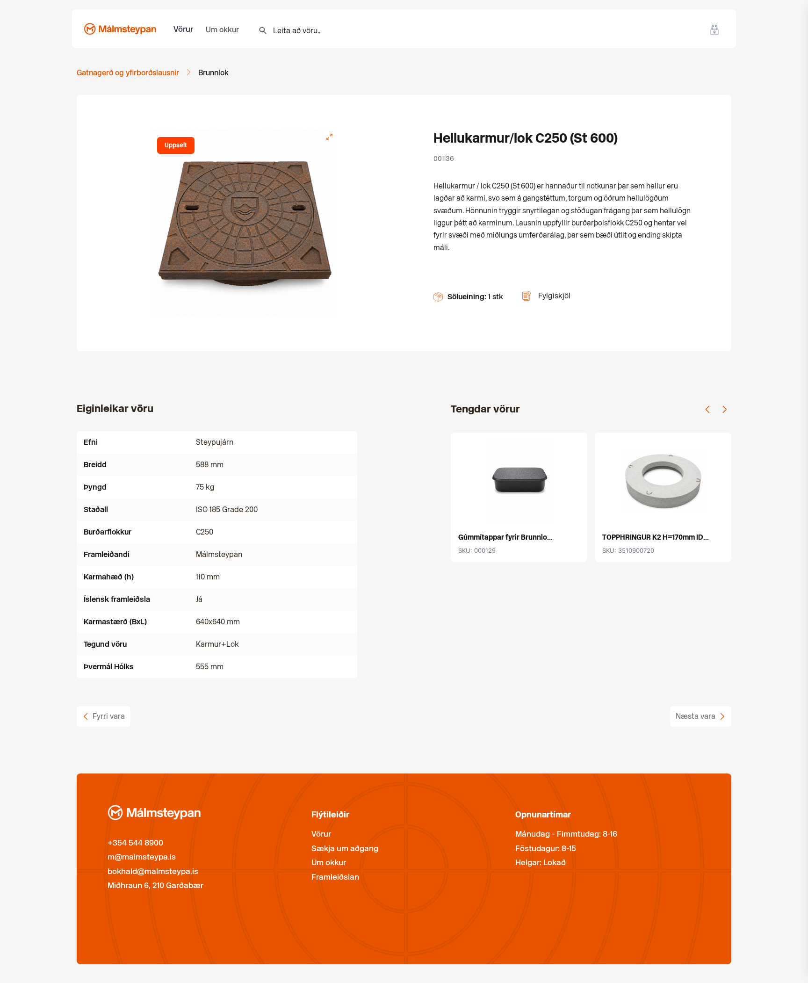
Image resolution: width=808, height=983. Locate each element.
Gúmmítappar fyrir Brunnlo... (505, 537)
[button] (707, 409)
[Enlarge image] (330, 137)
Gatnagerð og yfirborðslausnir (128, 72)
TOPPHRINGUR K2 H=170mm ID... (655, 537)
